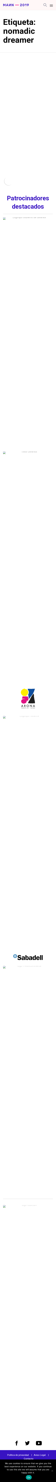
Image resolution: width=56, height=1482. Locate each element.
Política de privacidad (18, 1455)
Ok (28, 1477)
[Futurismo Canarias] (16, 5)
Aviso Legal (40, 1455)
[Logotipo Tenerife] (28, 715)
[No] (52, 1470)
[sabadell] (28, 963)
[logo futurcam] (28, 1205)
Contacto (28, 1458)
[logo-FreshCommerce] (28, 965)
